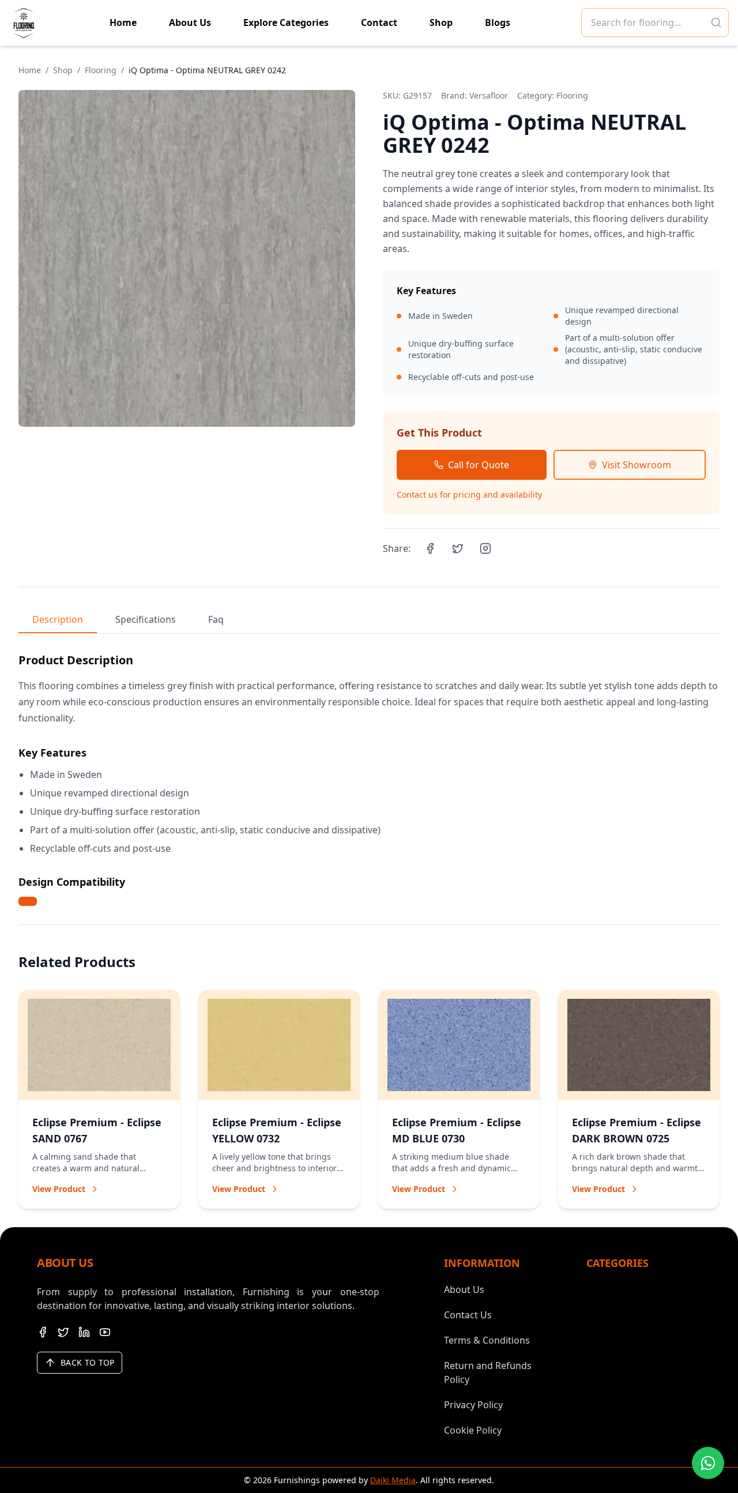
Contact (379, 22)
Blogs (497, 22)
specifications (145, 619)
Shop (441, 22)
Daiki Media (393, 1480)
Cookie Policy (473, 1430)
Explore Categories (286, 22)
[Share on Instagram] (485, 548)
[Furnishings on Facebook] (42, 1332)
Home (123, 22)
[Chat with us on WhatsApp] (708, 1463)
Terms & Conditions (487, 1340)
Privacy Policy (473, 1404)
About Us (190, 22)
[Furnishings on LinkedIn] (84, 1332)
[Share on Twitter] (457, 548)
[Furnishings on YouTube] (105, 1332)
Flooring (100, 70)
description (57, 619)
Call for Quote (478, 464)
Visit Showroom (636, 464)
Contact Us (468, 1314)
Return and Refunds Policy (488, 1372)
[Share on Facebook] (430, 548)
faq (216, 619)
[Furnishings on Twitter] (63, 1332)
